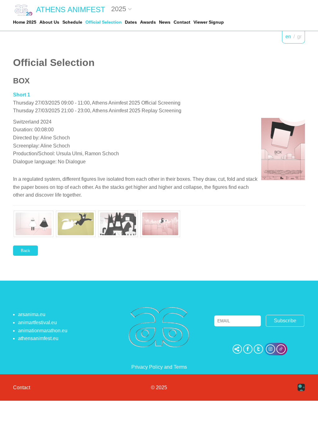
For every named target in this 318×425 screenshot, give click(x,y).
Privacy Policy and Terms (159, 367)
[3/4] (118, 224)
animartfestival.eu (37, 322)
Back (25, 250)
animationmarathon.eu (42, 330)
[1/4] (34, 224)
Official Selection (103, 22)
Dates (131, 22)
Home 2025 (24, 22)
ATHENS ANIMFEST (70, 9)
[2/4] (76, 224)
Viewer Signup (208, 22)
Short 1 (21, 94)
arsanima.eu (31, 314)
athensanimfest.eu (38, 338)
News (164, 22)
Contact (182, 22)
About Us (49, 22)
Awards (148, 22)
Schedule (72, 22)
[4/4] (160, 224)
